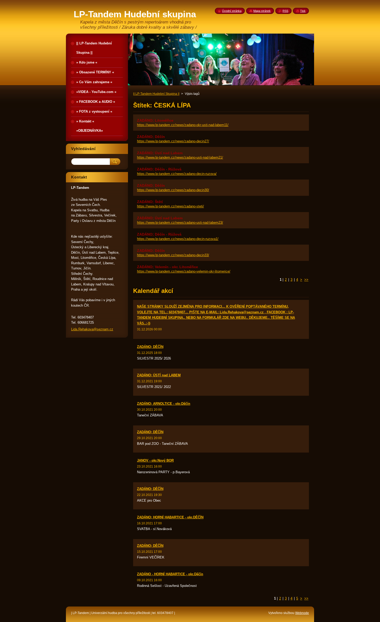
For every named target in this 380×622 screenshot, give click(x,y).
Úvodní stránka (231, 10)
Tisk (303, 10)
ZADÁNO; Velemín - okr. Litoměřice (167, 267)
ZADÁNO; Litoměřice (155, 120)
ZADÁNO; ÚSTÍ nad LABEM (159, 375)
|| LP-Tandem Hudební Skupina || (156, 93)
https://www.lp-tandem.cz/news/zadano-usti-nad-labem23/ (180, 222)
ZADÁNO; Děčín (151, 137)
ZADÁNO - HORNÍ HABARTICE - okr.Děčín (170, 574)
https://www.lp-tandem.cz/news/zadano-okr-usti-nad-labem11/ (183, 125)
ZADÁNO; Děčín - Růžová (159, 169)
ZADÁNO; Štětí (150, 202)
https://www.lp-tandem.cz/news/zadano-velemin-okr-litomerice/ (183, 271)
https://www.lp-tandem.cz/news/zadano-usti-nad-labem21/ (180, 157)
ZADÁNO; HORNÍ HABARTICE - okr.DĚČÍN (170, 517)
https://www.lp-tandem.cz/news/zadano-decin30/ (173, 190)
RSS (285, 10)
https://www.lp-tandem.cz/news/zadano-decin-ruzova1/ (177, 239)
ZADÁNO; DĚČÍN (150, 347)
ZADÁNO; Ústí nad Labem (160, 153)
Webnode (302, 613)
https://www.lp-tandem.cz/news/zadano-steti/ (170, 206)
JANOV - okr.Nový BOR (155, 460)
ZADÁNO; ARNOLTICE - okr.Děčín (163, 404)
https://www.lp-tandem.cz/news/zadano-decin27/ (173, 141)
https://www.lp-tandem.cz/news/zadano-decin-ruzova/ (177, 174)
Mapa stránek (262, 10)
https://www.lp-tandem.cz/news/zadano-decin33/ (173, 255)
